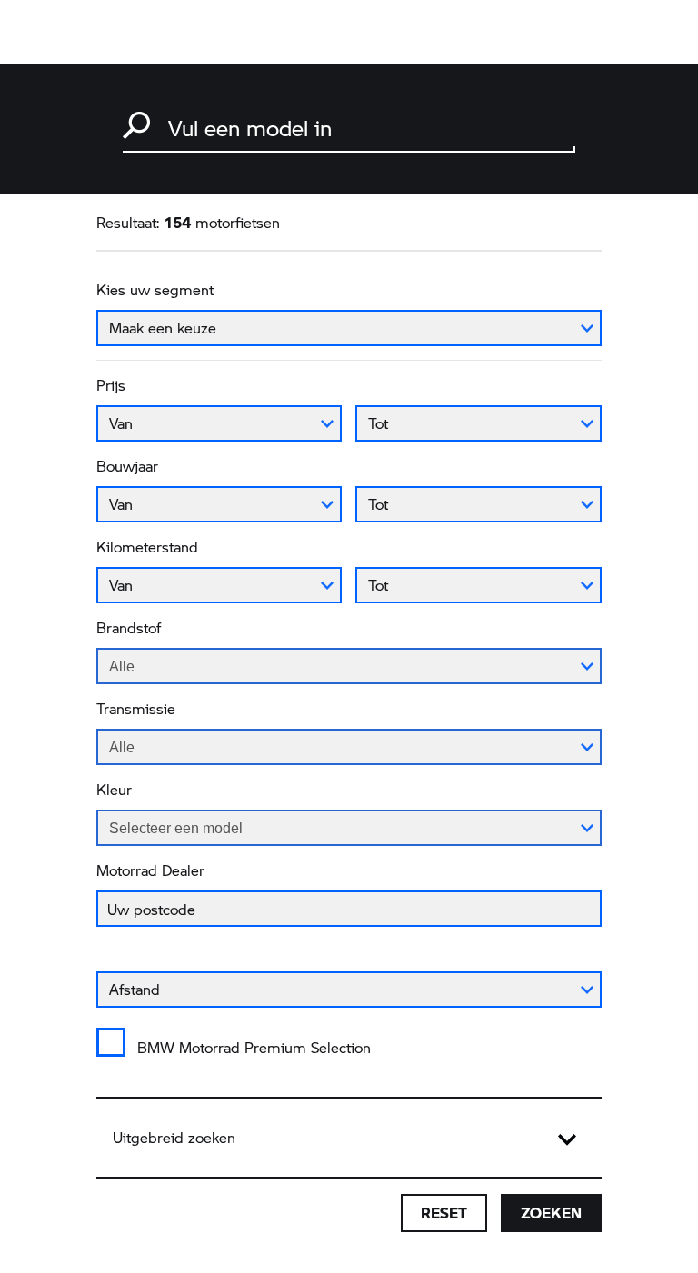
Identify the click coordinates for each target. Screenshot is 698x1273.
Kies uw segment (155, 289)
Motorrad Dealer (150, 870)
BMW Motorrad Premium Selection (254, 1047)
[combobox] (349, 126)
